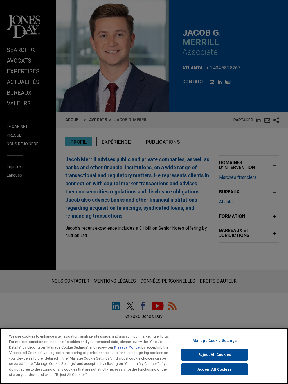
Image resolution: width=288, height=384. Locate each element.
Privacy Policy (127, 347)
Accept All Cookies (214, 369)
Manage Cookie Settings (215, 340)
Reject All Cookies (214, 355)
